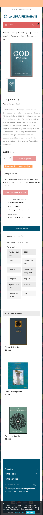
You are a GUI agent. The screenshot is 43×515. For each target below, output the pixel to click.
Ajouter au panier (24, 159)
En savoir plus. (19, 512)
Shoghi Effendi (14, 104)
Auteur (5, 104)
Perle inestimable (12, 436)
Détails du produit (21, 229)
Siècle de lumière (12, 347)
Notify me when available (15, 192)
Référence (11, 242)
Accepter (30, 512)
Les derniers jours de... (15, 392)
